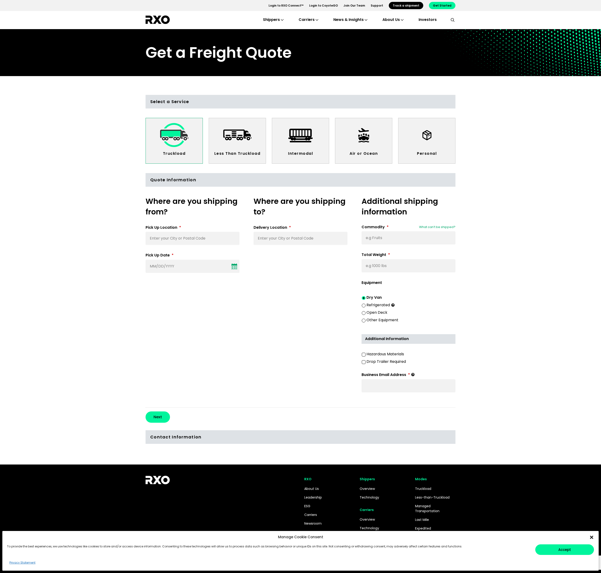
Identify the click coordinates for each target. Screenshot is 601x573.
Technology (369, 497)
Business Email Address (386, 374)
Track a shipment (406, 6)
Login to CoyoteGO (323, 6)
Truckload (174, 153)
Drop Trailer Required (386, 361)
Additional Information (387, 338)
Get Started (442, 6)
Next (158, 417)
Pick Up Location (163, 227)
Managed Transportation (427, 508)
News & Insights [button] (348, 19)
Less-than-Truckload (432, 497)
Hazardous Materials (385, 354)
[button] (591, 537)
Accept (564, 549)
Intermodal (300, 153)
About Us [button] (391, 19)
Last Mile (422, 519)
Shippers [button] (271, 19)
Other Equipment (382, 320)
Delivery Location (272, 227)
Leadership (313, 497)
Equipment (372, 282)
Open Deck (376, 312)
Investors (428, 19)
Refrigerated (378, 305)
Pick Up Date (159, 255)
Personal (427, 153)
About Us (311, 488)
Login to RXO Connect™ (286, 6)
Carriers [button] (307, 19)
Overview (367, 488)
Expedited (423, 528)
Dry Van (374, 297)
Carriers (310, 514)
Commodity (375, 227)
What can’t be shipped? (437, 227)
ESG (307, 506)
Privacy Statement (22, 563)
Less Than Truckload (237, 153)
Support (377, 6)
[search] (452, 20)
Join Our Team (354, 6)
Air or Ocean (364, 153)
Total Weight (376, 254)
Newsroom (313, 523)
